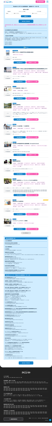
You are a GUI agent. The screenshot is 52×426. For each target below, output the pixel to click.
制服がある (30, 400)
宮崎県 (24, 390)
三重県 (16, 389)
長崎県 (16, 390)
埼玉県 (28, 388)
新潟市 (9, 381)
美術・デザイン (20, 394)
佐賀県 (14, 390)
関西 (14, 377)
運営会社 (30, 418)
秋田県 (9, 388)
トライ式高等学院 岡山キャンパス (10, 302)
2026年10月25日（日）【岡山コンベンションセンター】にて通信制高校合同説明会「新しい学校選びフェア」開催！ (25, 25)
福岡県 (12, 390)
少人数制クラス (20, 401)
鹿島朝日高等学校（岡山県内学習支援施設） (12, 293)
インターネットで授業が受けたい (13, 400)
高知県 (9, 390)
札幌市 (4, 381)
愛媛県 (7, 390)
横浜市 (20, 381)
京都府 (21, 389)
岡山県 (34, 389)
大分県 (21, 390)
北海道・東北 (5, 377)
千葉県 (31, 388)
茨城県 (26, 388)
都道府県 (9, 11)
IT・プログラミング (14, 394)
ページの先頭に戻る (50, 420)
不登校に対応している (40, 401)
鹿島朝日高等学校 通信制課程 (10, 261)
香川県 (4, 390)
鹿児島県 (26, 390)
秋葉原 (21, 382)
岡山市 (42, 381)
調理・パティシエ (15, 395)
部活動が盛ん (15, 401)
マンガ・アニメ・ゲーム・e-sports (34, 394)
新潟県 (4, 389)
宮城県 (14, 388)
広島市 (44, 381)
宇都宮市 (40, 382)
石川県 (12, 389)
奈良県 (24, 389)
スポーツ (35, 395)
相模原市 (23, 381)
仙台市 (7, 381)
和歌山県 (29, 389)
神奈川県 (36, 388)
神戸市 (40, 381)
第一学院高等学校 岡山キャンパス (10, 277)
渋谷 (13, 382)
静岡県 (41, 388)
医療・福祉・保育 (27, 395)
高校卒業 (5, 394)
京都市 (33, 381)
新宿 (12, 382)
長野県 (7, 389)
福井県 (14, 389)
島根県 (41, 389)
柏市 (45, 382)
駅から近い (5, 401)
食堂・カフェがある (35, 400)
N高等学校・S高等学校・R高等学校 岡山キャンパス (13, 280)
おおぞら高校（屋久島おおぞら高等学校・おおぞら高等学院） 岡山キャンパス (18, 287)
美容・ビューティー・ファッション (8, 395)
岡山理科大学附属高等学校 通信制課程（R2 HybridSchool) (14, 270)
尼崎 (30, 382)
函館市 (37, 382)
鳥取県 (38, 389)
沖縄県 (29, 390)
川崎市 (17, 381)
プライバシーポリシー (34, 418)
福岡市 (7, 382)
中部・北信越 (11, 377)
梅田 (28, 382)
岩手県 (12, 388)
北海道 (4, 388)
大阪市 (35, 381)
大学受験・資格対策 (9, 394)
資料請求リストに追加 (32, 62)
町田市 (5, 383)
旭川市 (35, 382)
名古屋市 (30, 381)
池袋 (15, 382)
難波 (27, 382)
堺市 (37, 381)
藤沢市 (47, 382)
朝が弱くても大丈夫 (34, 401)
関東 (8, 377)
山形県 (16, 388)
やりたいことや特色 (22, 11)
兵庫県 (31, 389)
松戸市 (43, 382)
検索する (26, 16)
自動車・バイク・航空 (21, 395)
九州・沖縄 (20, 377)
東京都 (33, 388)
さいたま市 (12, 381)
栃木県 (21, 388)
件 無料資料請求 (40, 1)
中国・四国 (17, 377)
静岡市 (25, 381)
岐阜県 (46, 388)
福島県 (19, 388)
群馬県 (24, 388)
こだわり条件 (39, 11)
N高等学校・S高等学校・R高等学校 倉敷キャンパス (13, 284)
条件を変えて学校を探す (26, 21)
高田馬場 (18, 382)
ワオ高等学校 (7, 248)
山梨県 (38, 388)
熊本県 (19, 390)
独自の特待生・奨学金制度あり (22, 400)
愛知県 (43, 388)
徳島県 (46, 389)
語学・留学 (31, 395)
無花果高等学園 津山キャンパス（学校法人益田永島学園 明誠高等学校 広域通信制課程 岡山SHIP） (21, 311)
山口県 (43, 389)
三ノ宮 (33, 382)
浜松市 (28, 381)
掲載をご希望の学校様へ (45, 418)
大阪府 (26, 389)
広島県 (36, 389)
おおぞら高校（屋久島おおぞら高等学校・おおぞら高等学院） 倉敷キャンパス (18, 290)
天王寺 (25, 382)
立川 (22, 382)
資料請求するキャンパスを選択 (32, 81)
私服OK (28, 400)
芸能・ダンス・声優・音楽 (26, 394)
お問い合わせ (39, 418)
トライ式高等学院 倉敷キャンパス (10, 305)
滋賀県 (19, 389)
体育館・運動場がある (10, 401)
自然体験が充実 (29, 401)
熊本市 (10, 382)
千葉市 (15, 381)
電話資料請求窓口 (14, 419)
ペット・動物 (38, 395)
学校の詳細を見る (20, 62)
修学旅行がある (24, 401)
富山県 (9, 389)
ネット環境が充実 (6, 400)
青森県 (7, 388)
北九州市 (5, 382)
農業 (41, 395)
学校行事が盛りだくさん (42, 400)
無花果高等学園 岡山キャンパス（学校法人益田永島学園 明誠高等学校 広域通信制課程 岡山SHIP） (21, 308)
